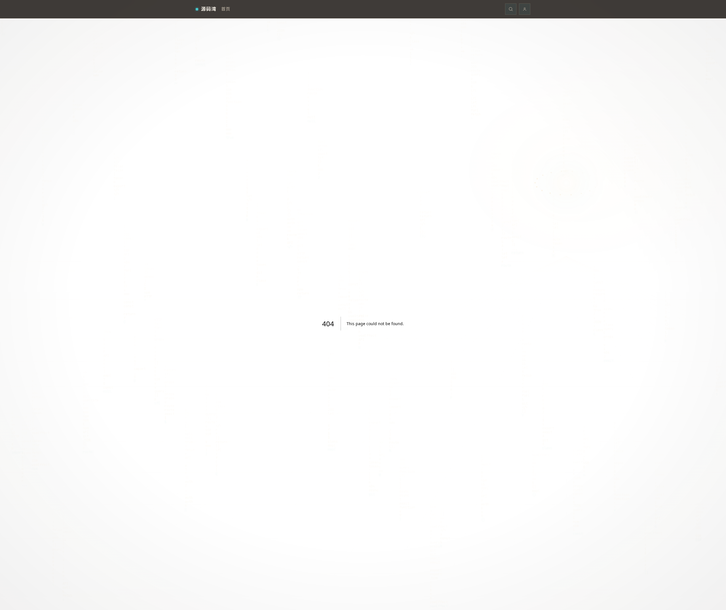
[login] (524, 9)
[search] (510, 9)
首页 (225, 9)
